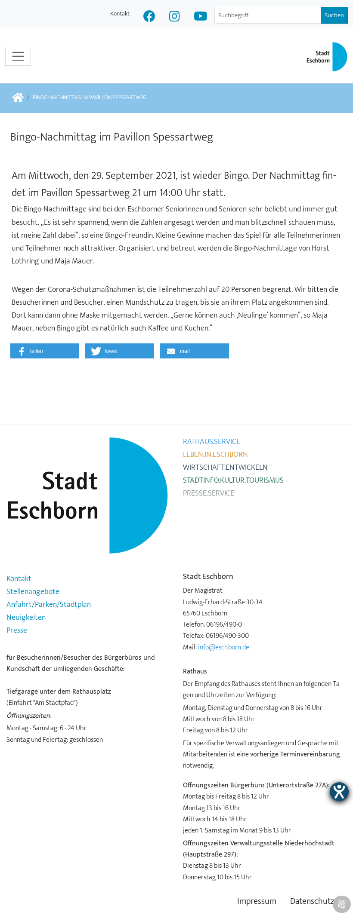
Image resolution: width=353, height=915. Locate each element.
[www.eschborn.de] (18, 98)
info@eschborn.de (223, 647)
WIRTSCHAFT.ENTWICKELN (225, 467)
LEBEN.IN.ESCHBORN (215, 454)
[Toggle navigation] (18, 56)
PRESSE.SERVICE (208, 493)
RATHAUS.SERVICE (211, 441)
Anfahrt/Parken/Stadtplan (48, 604)
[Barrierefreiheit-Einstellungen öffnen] (339, 791)
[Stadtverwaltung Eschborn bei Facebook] (149, 17)
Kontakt (120, 13)
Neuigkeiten (26, 617)
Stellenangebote (32, 591)
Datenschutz (312, 901)
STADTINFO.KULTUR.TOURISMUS (233, 480)
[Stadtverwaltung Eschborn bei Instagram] (174, 17)
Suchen (334, 15)
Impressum (256, 901)
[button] (44, 350)
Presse (16, 630)
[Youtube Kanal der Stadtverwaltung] (200, 17)
